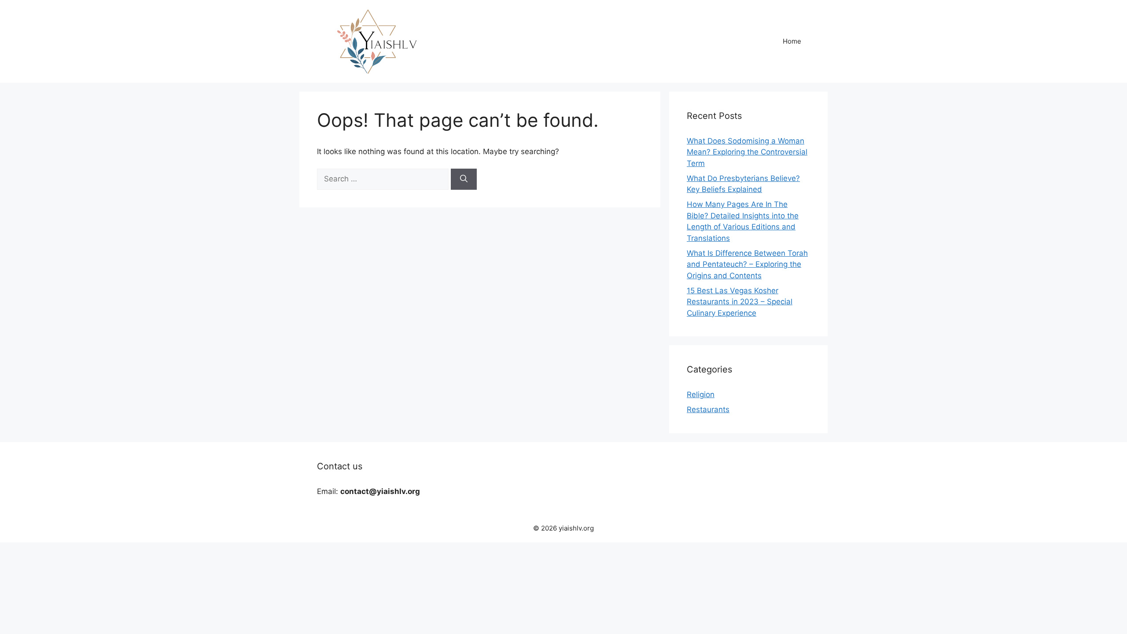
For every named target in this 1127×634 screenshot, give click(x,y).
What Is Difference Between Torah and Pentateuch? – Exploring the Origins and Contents (747, 264)
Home (792, 41)
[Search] (464, 179)
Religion (701, 394)
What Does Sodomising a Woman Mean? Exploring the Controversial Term (747, 152)
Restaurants (708, 409)
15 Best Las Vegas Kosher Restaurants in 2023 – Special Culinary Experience (739, 301)
